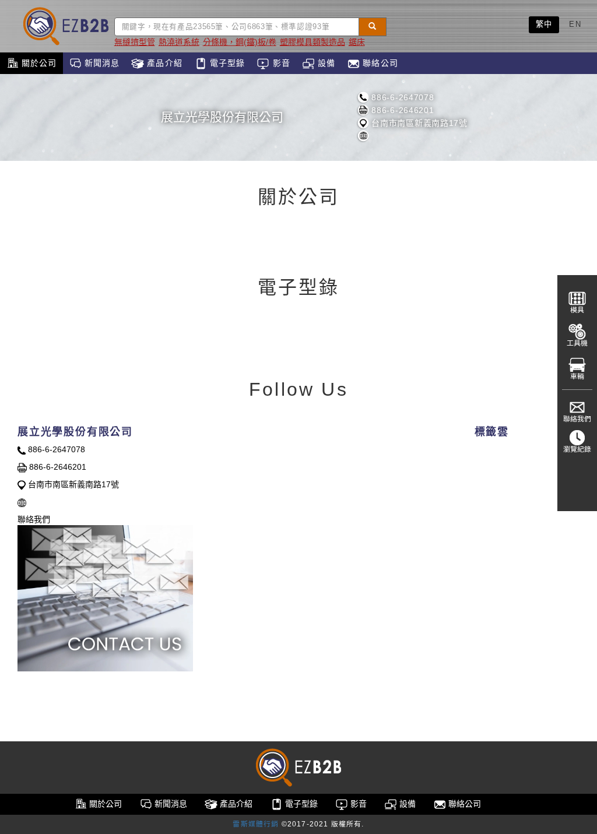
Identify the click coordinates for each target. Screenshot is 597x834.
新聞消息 (101, 63)
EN (575, 24)
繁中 (544, 24)
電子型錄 (226, 63)
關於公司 (38, 63)
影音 (279, 63)
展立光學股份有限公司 (222, 117)
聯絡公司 (379, 63)
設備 (325, 63)
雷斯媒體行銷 (256, 824)
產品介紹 (163, 63)
